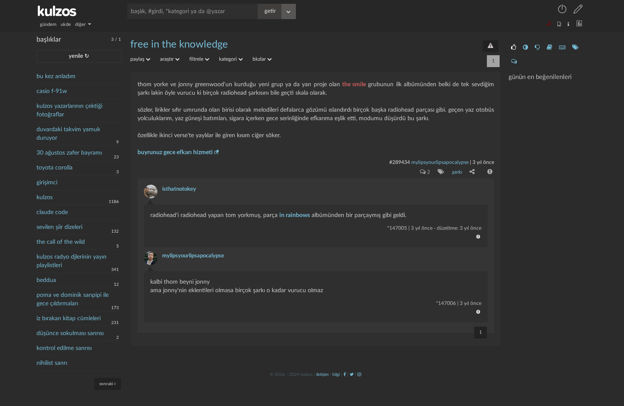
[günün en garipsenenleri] (525, 47)
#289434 (399, 162)
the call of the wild (61, 242)
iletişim (322, 374)
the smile (354, 84)
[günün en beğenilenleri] (514, 47)
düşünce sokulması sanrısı (70, 333)
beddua (46, 280)
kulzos (45, 197)
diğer (81, 24)
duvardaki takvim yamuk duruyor (68, 134)
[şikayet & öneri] (490, 46)
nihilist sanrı (52, 363)
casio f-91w (52, 91)
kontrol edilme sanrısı (64, 348)
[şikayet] (489, 172)
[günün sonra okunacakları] (549, 47)
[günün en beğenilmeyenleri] (537, 47)
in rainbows (294, 215)
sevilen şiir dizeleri (59, 227)
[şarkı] (439, 172)
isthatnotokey (179, 189)
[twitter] (352, 374)
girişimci (47, 183)
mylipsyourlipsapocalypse (440, 162)
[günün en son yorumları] (514, 61)
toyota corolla (55, 168)
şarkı (457, 172)
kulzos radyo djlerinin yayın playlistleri (72, 261)
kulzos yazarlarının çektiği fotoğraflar (69, 110)
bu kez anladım (56, 76)
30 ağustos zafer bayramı (69, 153)
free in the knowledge (179, 44)
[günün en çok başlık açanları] (575, 47)
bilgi (336, 374)
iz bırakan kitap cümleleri (69, 318)
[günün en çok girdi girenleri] (562, 47)
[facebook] (344, 374)
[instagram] (359, 374)
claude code (52, 212)
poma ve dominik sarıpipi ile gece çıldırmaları (73, 299)
